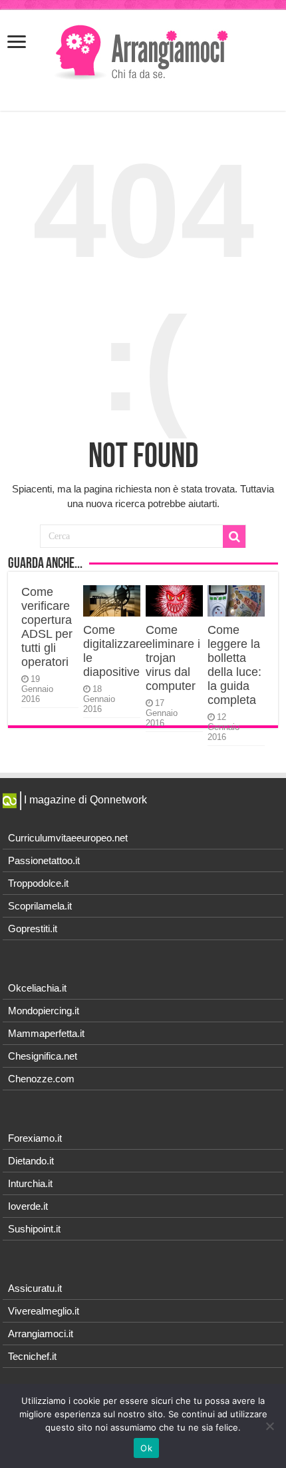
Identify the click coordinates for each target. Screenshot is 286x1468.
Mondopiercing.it (43, 1010)
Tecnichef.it (32, 1356)
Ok (146, 1448)
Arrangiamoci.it (40, 1333)
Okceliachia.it (37, 988)
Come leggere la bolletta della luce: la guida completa (234, 665)
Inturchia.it (30, 1183)
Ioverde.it (28, 1206)
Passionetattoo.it (44, 860)
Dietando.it (31, 1160)
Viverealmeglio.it (43, 1311)
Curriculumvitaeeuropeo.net (68, 837)
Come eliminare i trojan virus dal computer (173, 658)
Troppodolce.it (38, 883)
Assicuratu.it (35, 1288)
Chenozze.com (41, 1078)
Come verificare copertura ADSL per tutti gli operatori (46, 627)
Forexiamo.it (35, 1138)
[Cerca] (234, 536)
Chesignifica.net (42, 1056)
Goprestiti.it (32, 928)
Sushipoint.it (34, 1228)
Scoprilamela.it (40, 905)
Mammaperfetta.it (46, 1033)
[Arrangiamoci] (143, 51)
